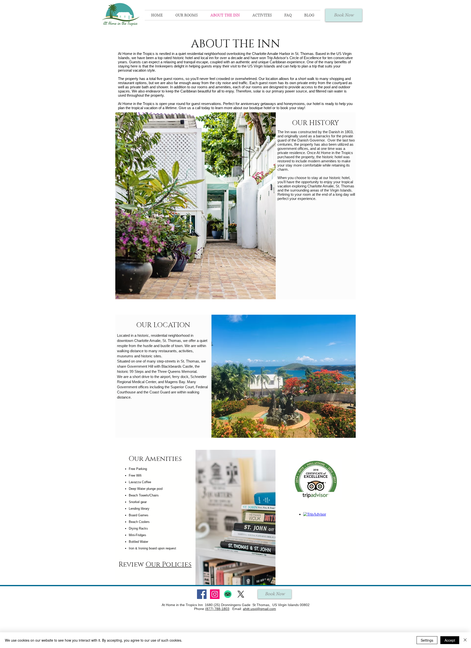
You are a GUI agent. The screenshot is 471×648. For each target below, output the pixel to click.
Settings (427, 640)
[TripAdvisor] (228, 594)
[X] (241, 594)
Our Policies (168, 564)
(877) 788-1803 (217, 609)
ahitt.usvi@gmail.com (259, 609)
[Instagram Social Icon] (215, 594)
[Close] (465, 640)
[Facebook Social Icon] (202, 594)
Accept (450, 640)
